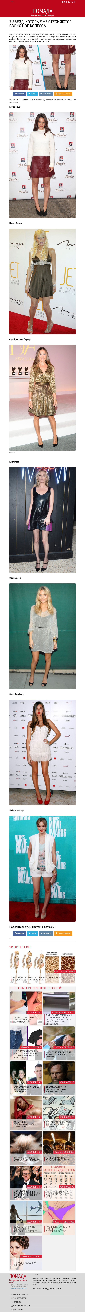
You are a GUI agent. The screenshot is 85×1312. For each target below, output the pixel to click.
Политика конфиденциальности (47, 1289)
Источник (12, 939)
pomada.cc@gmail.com (19, 1288)
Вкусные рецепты (19, 1298)
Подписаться (68, 2)
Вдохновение (17, 1309)
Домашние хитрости (20, 1306)
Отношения (16, 1302)
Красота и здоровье (20, 1294)
